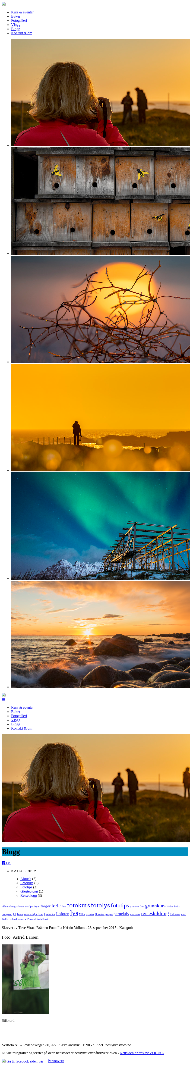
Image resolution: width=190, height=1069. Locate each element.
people (109, 914)
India (177, 906)
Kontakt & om (21, 33)
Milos (82, 914)
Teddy (5, 919)
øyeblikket (42, 919)
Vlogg (15, 25)
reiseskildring (155, 913)
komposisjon (31, 914)
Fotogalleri (19, 20)
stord (183, 914)
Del (8, 863)
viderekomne (17, 919)
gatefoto (134, 906)
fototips (120, 905)
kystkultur (49, 914)
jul (14, 914)
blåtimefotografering (13, 906)
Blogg (15, 29)
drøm (37, 906)
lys (74, 912)
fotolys (100, 905)
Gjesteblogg (29, 891)
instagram (7, 914)
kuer (40, 914)
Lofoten (62, 913)
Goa (142, 906)
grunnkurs (155, 906)
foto (64, 906)
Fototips (26, 887)
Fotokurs (26, 883)
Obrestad (99, 914)
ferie (56, 906)
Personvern (56, 1061)
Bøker (15, 16)
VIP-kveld (30, 919)
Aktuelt (25, 879)
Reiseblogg (28, 895)
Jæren (20, 914)
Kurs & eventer (22, 12)
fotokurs (78, 905)
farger (46, 906)
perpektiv (121, 913)
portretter (135, 914)
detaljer (29, 906)
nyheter (90, 914)
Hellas (170, 906)
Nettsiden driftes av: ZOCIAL (142, 1053)
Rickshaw (175, 914)
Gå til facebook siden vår (24, 1061)
